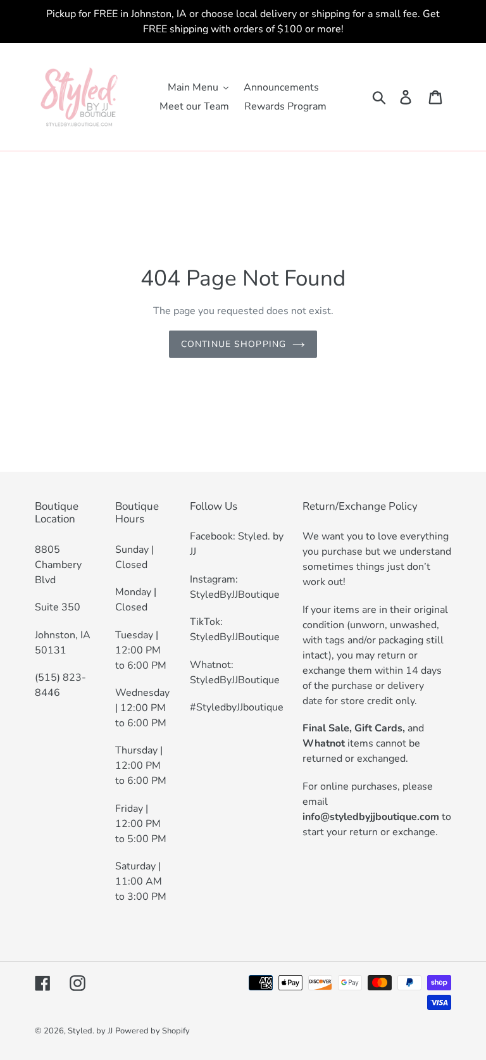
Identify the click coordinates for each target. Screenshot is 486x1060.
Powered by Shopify (152, 1031)
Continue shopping (233, 344)
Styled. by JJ (90, 1031)
